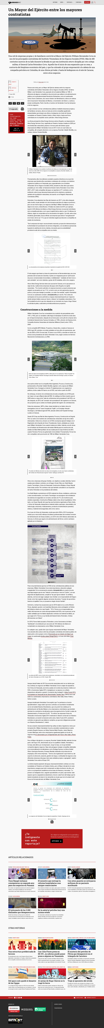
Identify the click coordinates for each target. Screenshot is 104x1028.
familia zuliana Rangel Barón (49, 636)
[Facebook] (14, 103)
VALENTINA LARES (55, 967)
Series (61, 2)
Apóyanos (87, 2)
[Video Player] (52, 35)
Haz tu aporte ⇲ (16, 129)
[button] (52, 154)
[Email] (18, 103)
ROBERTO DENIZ (45, 896)
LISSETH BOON (16, 967)
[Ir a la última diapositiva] (29, 154)
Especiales (69, 2)
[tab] (49, 175)
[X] (10, 103)
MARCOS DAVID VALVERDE (47, 937)
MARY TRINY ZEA (25, 867)
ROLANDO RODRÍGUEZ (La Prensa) (94, 937)
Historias (55, 2)
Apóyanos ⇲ (56, 841)
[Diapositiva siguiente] (75, 154)
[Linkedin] (22, 103)
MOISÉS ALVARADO (76, 867)
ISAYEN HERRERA (46, 867)
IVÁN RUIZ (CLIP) (82, 937)
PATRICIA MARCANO (17, 867)
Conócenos (78, 2)
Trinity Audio (40, 82)
